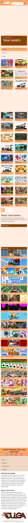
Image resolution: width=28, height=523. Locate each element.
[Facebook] (11, 454)
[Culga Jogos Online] (14, 515)
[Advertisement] (14, 20)
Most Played (4, 52)
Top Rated (4, 56)
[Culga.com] (6, 2)
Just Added (4, 49)
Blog (3, 459)
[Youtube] (16, 454)
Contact (4, 469)
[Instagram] (21, 454)
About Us (4, 463)
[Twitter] (6, 454)
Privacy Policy (5, 466)
